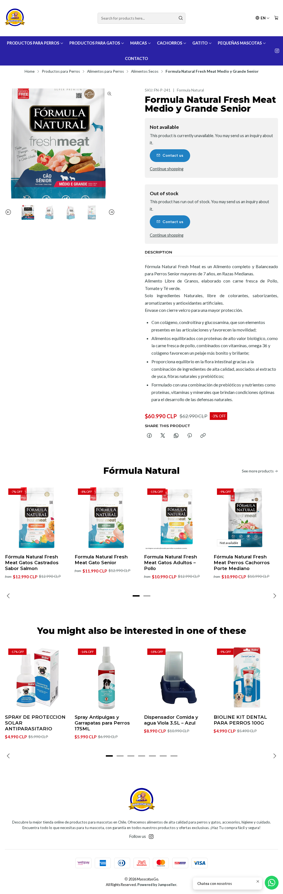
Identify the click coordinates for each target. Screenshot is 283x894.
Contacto (136, 58)
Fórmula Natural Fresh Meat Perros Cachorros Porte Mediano (242, 562)
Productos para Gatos (94, 43)
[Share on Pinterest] (189, 436)
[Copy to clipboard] (203, 436)
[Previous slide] (9, 212)
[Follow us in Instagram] (277, 51)
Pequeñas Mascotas (240, 43)
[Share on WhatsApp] (176, 436)
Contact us (173, 155)
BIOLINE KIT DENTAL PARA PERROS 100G (240, 720)
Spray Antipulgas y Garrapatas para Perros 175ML (102, 722)
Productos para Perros (33, 43)
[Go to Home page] (14, 18)
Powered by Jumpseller (156, 884)
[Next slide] (111, 212)
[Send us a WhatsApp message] (272, 883)
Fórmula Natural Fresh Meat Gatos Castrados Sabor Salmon (32, 562)
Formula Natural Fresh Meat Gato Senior (101, 559)
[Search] (180, 18)
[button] (136, 595)
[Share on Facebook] (149, 436)
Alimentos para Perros (105, 72)
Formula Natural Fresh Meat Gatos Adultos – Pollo (170, 562)
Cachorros (169, 43)
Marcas (138, 43)
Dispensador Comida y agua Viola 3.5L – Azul (171, 720)
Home (30, 72)
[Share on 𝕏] (162, 436)
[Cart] (276, 18)
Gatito (200, 43)
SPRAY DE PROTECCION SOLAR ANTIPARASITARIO (35, 722)
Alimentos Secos (144, 72)
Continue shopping (167, 169)
